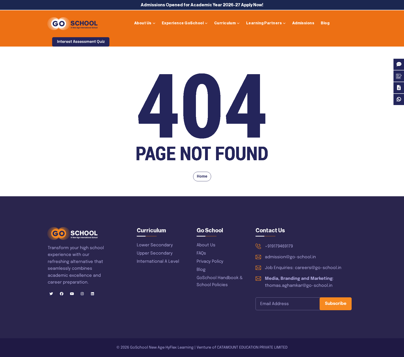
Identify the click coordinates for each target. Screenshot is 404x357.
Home (202, 176)
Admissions (303, 23)
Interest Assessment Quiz (81, 42)
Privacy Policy (210, 261)
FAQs (201, 253)
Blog (325, 23)
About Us (143, 23)
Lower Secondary (155, 245)
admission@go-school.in (290, 257)
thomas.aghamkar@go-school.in (298, 286)
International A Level (158, 261)
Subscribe (335, 304)
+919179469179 (279, 246)
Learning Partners (264, 23)
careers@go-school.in (318, 268)
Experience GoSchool (183, 23)
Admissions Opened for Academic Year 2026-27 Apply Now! (202, 5)
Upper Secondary (155, 253)
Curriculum (225, 23)
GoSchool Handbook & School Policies (220, 281)
